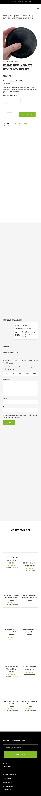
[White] (34, 100)
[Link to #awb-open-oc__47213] (38, 8)
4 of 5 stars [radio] (26, 374)
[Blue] (11, 100)
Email (4, 407)
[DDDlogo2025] (16, 5)
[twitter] (6, 763)
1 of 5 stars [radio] (5, 374)
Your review (7, 379)
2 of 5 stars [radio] (12, 374)
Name (5, 399)
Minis (25, 123)
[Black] (5, 100)
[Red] (28, 100)
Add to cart (27, 115)
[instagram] (9, 763)
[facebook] (3, 763)
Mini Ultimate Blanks (11, 96)
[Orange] (17, 100)
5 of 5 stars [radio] (34, 374)
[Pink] (23, 100)
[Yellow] (5, 106)
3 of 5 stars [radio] (19, 374)
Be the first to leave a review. (11, 61)
